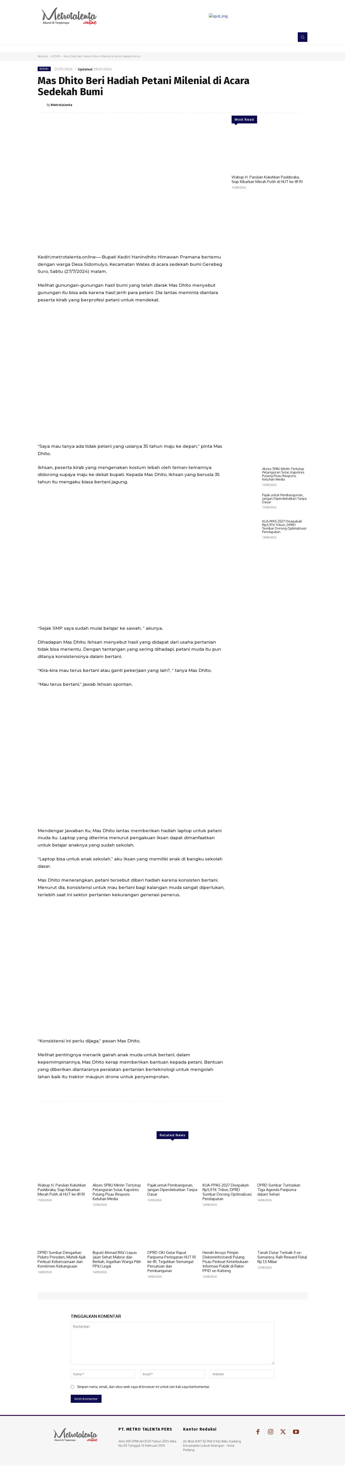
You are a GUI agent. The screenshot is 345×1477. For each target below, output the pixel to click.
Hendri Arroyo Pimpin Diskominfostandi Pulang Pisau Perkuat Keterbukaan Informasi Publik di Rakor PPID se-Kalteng (225, 1261)
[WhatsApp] (290, 104)
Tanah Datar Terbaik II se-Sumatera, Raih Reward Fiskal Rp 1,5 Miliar (282, 1257)
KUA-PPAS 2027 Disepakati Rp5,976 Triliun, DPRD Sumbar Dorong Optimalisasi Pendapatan (284, 526)
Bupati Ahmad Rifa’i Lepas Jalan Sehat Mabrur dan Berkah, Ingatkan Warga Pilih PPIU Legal (117, 1259)
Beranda (43, 56)
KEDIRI (55, 56)
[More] (302, 104)
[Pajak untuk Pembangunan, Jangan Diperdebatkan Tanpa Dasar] (245, 503)
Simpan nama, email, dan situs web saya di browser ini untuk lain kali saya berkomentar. (143, 1387)
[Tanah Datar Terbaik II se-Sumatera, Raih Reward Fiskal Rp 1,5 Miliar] (282, 1230)
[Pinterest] (279, 104)
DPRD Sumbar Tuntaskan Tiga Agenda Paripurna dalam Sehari (278, 1190)
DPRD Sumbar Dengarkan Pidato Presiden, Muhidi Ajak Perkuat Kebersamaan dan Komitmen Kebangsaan (62, 1259)
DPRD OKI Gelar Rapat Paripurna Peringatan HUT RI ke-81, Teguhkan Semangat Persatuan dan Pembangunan (171, 1261)
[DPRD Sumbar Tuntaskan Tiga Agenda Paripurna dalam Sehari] (282, 1163)
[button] (302, 37)
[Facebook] (255, 104)
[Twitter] (267, 104)
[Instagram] (270, 1432)
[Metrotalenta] (42, 105)
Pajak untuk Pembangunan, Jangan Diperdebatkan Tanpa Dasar (284, 498)
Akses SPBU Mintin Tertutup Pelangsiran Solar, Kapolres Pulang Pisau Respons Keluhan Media (283, 474)
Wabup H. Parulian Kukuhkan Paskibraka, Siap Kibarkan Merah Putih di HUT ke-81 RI (267, 179)
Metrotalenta (61, 105)
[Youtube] (296, 1432)
